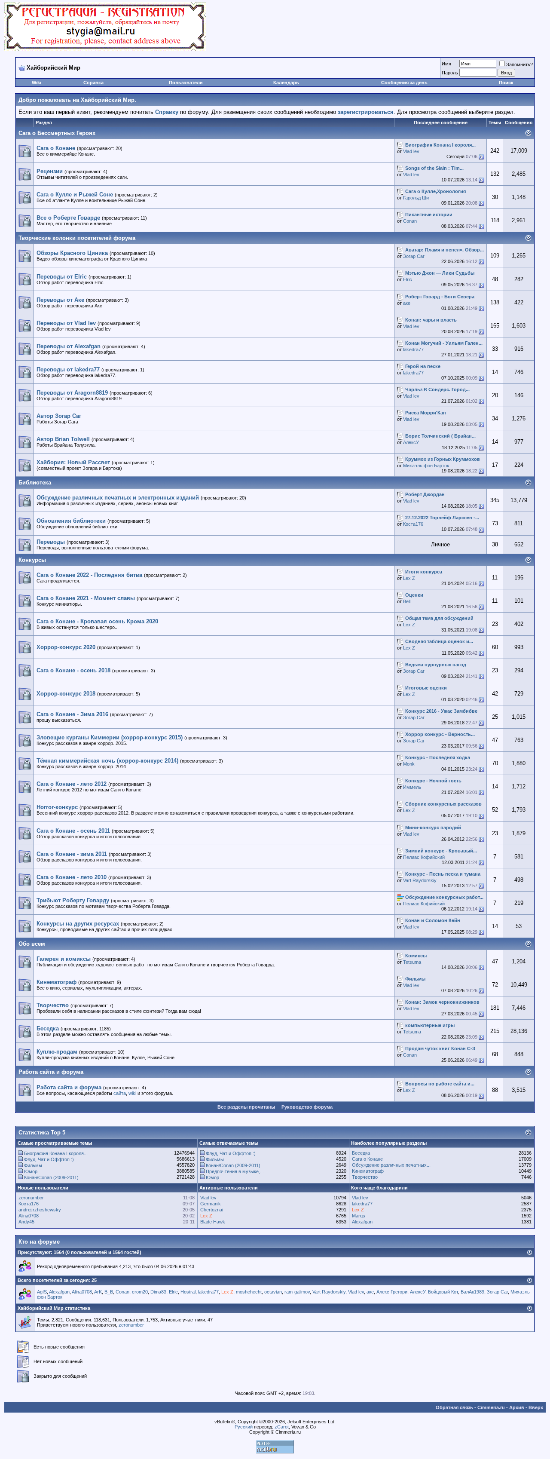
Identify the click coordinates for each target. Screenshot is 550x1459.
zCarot (282, 1426)
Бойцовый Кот (443, 1291)
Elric (407, 279)
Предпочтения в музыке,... (235, 1171)
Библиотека (34, 482)
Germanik (210, 1203)
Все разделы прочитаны (246, 1107)
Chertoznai (211, 1209)
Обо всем (31, 944)
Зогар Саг (414, 256)
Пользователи (186, 82)
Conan (410, 221)
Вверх (536, 1407)
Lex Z (409, 578)
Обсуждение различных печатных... (391, 1165)
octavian (273, 1291)
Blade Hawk (212, 1221)
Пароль (450, 72)
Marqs (358, 1215)
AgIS (42, 1291)
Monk (409, 763)
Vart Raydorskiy (420, 880)
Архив (516, 1407)
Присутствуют (34, 1252)
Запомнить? (519, 64)
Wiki (36, 82)
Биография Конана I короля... (56, 1153)
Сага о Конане (367, 1159)
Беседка (361, 1153)
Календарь (286, 82)
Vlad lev (411, 151)
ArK (98, 1291)
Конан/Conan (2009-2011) (51, 1177)
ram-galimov (297, 1291)
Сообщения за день (404, 82)
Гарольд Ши (416, 197)
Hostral (188, 1291)
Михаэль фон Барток (426, 465)
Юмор (30, 1171)
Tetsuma (412, 962)
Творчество (365, 1177)
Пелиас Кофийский (424, 857)
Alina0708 (28, 1215)
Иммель (412, 787)
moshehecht (249, 1291)
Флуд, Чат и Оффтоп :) (49, 1159)
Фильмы (33, 1165)
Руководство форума (307, 1107)
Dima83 (158, 1291)
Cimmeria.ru (491, 1407)
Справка (93, 82)
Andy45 (26, 1221)
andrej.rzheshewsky (39, 1209)
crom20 (140, 1291)
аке (406, 303)
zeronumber (31, 1197)
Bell (406, 601)
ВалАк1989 (472, 1291)
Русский (244, 1426)
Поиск (506, 82)
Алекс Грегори (391, 1291)
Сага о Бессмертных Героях (56, 133)
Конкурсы (32, 560)
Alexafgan (362, 1221)
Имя (446, 63)
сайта (119, 1093)
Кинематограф (368, 1171)
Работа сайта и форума (50, 1072)
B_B (108, 1291)
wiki (132, 1093)
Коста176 (413, 524)
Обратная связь (454, 1407)
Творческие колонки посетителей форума (76, 238)
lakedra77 (413, 349)
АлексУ (411, 442)
